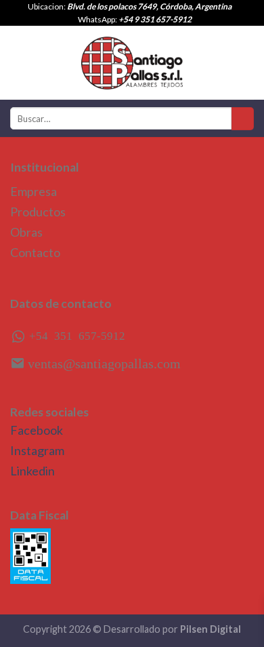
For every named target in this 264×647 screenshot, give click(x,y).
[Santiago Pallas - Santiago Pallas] (132, 63)
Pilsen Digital (210, 629)
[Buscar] (243, 118)
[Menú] (18, 62)
